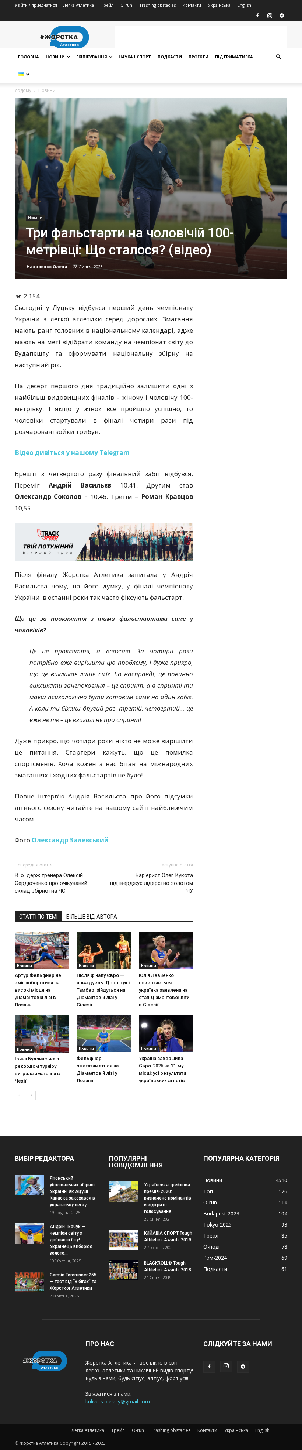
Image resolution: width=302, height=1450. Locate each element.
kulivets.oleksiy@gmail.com (117, 1401)
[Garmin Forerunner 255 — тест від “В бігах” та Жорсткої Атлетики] (29, 1282)
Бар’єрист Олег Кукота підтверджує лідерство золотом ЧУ (151, 883)
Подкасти (170, 56)
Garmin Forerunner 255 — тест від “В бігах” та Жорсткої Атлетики (73, 1281)
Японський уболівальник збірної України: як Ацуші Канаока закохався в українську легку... (72, 1191)
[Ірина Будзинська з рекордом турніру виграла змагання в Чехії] (42, 1034)
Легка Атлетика (78, 5)
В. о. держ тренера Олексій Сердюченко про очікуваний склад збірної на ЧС (51, 883)
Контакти (192, 5)
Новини (55, 56)
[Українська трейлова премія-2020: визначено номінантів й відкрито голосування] (123, 1191)
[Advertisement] (201, 37)
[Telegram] (281, 15)
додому (23, 90)
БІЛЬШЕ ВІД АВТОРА (91, 917)
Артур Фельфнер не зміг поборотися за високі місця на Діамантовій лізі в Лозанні (38, 990)
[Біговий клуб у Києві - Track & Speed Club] (104, 542)
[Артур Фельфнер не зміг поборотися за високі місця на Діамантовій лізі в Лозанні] (42, 950)
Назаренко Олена (47, 266)
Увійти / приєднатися (36, 5)
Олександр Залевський (70, 840)
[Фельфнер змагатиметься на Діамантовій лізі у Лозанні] (104, 1033)
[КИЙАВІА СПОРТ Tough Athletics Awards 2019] (123, 1240)
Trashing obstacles (157, 5)
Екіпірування (91, 56)
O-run (126, 5)
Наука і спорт (135, 56)
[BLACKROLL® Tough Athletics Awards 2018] (123, 1270)
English (244, 5)
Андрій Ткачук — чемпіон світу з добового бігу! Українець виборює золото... (71, 1240)
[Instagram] (269, 15)
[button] (278, 57)
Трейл (107, 5)
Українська (219, 5)
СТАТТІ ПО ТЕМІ (38, 917)
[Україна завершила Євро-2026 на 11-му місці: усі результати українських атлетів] (166, 1033)
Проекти (198, 56)
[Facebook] (257, 15)
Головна (28, 56)
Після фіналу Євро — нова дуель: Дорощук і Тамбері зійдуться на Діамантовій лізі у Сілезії (103, 990)
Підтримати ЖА (234, 56)
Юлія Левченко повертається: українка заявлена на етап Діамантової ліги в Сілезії (164, 990)
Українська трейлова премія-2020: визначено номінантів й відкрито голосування (167, 1198)
